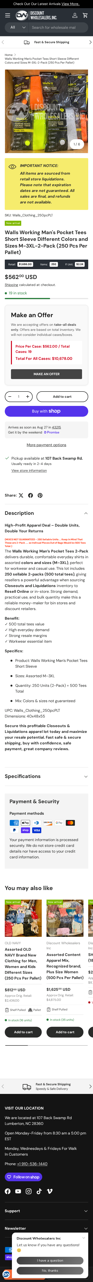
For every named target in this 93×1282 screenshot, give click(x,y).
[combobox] (46, 27)
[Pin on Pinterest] (40, 495)
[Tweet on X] (21, 495)
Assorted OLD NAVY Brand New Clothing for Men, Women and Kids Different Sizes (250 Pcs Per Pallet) (23, 964)
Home (9, 55)
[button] (85, 15)
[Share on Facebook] (30, 495)
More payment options (46, 444)
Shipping (11, 285)
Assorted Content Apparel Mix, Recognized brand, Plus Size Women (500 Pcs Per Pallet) (64, 966)
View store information (29, 470)
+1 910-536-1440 (32, 1163)
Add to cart (62, 396)
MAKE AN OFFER (47, 374)
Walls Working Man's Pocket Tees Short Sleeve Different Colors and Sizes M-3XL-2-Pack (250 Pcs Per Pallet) (42, 61)
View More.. (71, 4)
